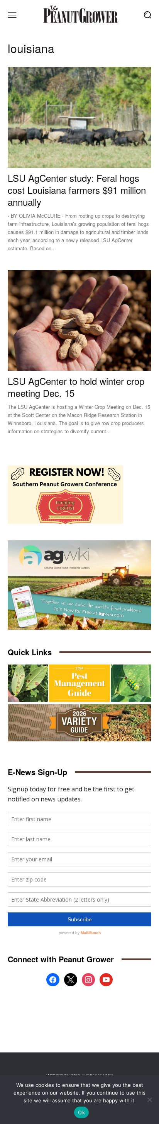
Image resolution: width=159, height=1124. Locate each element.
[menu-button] (12, 14)
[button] (147, 15)
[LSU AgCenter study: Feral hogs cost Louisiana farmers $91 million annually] (79, 117)
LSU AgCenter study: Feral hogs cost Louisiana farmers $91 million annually (77, 189)
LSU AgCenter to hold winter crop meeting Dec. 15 (76, 387)
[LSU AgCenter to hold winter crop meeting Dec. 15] (79, 320)
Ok (81, 1112)
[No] (149, 1100)
